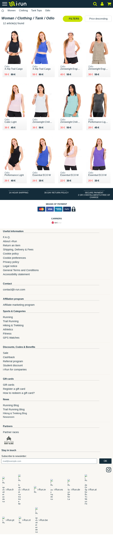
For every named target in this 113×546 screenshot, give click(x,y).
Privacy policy (11, 262)
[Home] (2, 10)
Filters (73, 18)
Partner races (11, 432)
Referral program (13, 361)
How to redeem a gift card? (19, 393)
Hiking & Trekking (13, 325)
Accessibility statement (16, 274)
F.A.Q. (6, 237)
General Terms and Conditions (21, 270)
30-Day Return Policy (56, 192)
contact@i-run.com (14, 289)
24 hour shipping (18, 192)
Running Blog (11, 405)
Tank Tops (36, 10)
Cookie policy (11, 253)
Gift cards (8, 384)
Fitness (7, 333)
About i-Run (10, 241)
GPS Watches (11, 337)
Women (12, 10)
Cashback (9, 357)
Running (8, 317)
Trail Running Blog (14, 409)
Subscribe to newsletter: (13, 456)
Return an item (11, 245)
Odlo (47, 10)
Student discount (13, 365)
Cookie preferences (14, 257)
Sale (5, 352)
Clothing (23, 10)
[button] (98, 19)
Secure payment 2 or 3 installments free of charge (94, 194)
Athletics (8, 329)
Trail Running (11, 321)
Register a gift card (14, 388)
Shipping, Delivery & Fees (18, 249)
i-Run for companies (15, 369)
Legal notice (10, 266)
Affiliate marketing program (19, 304)
